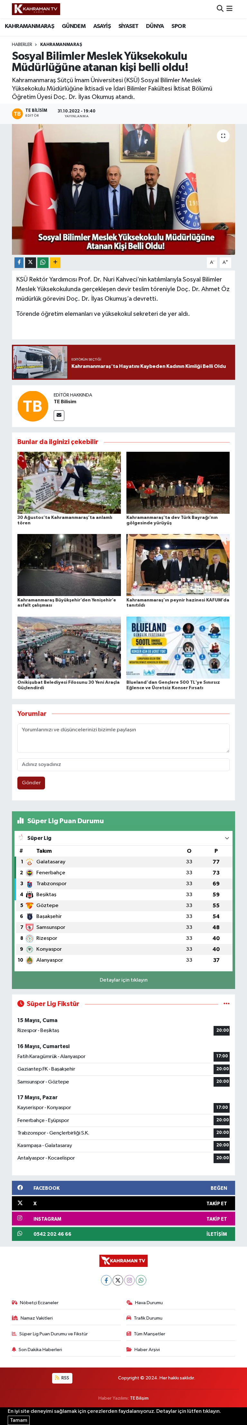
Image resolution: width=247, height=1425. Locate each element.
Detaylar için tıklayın (124, 980)
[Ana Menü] (229, 9)
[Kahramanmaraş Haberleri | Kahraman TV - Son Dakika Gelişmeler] (36, 9)
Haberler (22, 44)
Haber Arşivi (147, 1349)
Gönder (31, 783)
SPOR (178, 26)
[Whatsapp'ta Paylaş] (43, 262)
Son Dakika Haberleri (40, 1349)
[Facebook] (106, 1280)
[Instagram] (129, 1280)
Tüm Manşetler (149, 1333)
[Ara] (220, 9)
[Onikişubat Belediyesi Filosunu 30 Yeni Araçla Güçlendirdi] (69, 647)
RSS (64, 1378)
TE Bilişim (139, 1398)
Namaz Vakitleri (37, 1318)
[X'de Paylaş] (30, 262)
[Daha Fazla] (55, 262)
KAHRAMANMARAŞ (29, 26)
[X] (118, 1280)
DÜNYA (155, 26)
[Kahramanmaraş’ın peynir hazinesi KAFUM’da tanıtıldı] (178, 565)
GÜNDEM (74, 26)
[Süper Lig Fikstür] (227, 1004)
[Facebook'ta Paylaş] (18, 262)
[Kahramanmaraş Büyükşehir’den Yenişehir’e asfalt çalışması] (69, 565)
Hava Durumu (149, 1302)
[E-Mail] (59, 415)
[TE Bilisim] (32, 406)
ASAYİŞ (102, 26)
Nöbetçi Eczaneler (39, 1302)
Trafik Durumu (148, 1318)
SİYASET (128, 26)
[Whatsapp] (141, 1280)
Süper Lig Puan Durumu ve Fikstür (53, 1333)
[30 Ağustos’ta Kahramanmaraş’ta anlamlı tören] (69, 482)
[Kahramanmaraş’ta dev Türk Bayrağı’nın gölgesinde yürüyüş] (178, 482)
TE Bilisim (65, 401)
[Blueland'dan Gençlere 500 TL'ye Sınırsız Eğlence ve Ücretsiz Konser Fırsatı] (178, 647)
